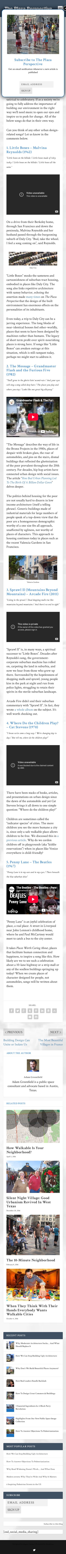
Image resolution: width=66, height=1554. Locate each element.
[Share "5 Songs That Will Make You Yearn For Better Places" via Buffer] (48, 1011)
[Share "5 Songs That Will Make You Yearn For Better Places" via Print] (36, 1017)
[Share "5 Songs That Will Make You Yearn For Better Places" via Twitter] (18, 1011)
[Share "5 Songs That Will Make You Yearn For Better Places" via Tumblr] (30, 1011)
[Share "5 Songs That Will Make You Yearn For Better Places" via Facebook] (11, 1011)
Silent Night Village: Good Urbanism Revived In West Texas (28, 1202)
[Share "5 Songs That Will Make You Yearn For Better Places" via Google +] (24, 1011)
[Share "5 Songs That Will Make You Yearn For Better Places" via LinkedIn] (42, 1011)
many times (33, 297)
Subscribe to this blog (53, 1524)
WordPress (50, 1544)
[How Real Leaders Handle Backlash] (10, 1383)
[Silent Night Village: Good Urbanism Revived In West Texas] (33, 1177)
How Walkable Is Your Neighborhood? (25, 1150)
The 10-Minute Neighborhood (30, 1260)
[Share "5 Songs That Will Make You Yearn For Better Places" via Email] (30, 1017)
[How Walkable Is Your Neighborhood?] (33, 1126)
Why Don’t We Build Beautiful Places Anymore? (37, 1368)
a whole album (24, 710)
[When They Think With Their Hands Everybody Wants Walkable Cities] (33, 1285)
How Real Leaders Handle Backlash (31, 1381)
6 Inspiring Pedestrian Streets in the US (23, 1484)
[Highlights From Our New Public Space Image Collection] (10, 1420)
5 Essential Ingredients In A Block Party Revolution (33, 1407)
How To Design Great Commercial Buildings (35, 1393)
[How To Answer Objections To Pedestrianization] (10, 1433)
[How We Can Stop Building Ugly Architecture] (10, 1358)
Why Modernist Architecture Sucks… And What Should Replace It (37, 1345)
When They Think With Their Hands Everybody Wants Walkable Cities (32, 1310)
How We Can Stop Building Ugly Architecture (36, 1355)
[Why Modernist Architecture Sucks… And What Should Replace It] (10, 1345)
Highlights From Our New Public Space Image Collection (36, 1420)
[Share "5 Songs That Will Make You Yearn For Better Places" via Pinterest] (36, 1011)
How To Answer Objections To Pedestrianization (37, 1431)
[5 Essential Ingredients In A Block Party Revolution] (10, 1408)
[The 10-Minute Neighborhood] (33, 1235)
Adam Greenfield (33, 1077)
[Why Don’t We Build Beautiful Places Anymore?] (10, 1370)
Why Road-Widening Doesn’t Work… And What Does (30, 1469)
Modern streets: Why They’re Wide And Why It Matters (31, 1476)
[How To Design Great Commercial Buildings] (10, 1395)
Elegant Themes (28, 1544)
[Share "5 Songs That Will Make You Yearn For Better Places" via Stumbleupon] (54, 1011)
